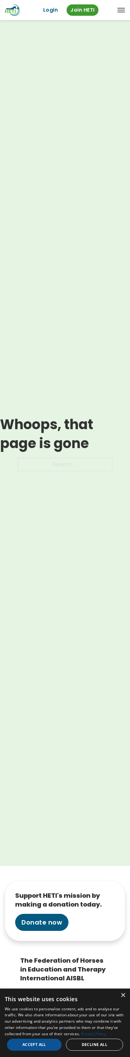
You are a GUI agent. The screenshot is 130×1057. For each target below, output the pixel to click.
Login (50, 10)
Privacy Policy (93, 1034)
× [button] (123, 995)
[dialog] (65, 1023)
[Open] (121, 10)
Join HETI (82, 10)
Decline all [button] (94, 1044)
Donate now (41, 922)
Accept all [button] (34, 1044)
